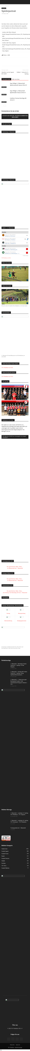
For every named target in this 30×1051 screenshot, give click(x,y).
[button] (28, 2)
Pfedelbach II (13, 243)
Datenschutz (12, 1044)
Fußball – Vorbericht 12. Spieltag (22, 73)
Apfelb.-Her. (7, 243)
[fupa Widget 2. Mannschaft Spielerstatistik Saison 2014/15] (5, 85)
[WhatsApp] (15, 19)
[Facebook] (7, 19)
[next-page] (5, 106)
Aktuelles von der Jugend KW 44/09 (8, 73)
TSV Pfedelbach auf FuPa (6, 257)
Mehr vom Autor (15, 79)
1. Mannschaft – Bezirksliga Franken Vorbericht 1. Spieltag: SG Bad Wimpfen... (18, 665)
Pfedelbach (7, 236)
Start (2, 5)
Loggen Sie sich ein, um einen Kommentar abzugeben (15, 116)
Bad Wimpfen (7, 239)
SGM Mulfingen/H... (14, 249)
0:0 (25, 239)
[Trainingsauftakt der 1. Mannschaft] (5, 830)
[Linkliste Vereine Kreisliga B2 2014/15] (5, 100)
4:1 (27, 242)
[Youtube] (21, 1039)
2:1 (27, 235)
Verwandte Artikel (6, 79)
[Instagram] (12, 1039)
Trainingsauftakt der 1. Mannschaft (18, 828)
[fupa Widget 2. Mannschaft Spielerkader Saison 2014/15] (5, 92)
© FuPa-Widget (25, 255)
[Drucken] (22, 19)
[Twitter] (11, 19)
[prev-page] (2, 106)
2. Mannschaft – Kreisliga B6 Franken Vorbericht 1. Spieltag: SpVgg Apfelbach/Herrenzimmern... (18, 673)
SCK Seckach (12, 236)
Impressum (18, 1044)
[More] (25, 19)
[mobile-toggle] (2, 2)
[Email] (18, 19)
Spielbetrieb (7, 5)
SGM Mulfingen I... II (15, 253)
